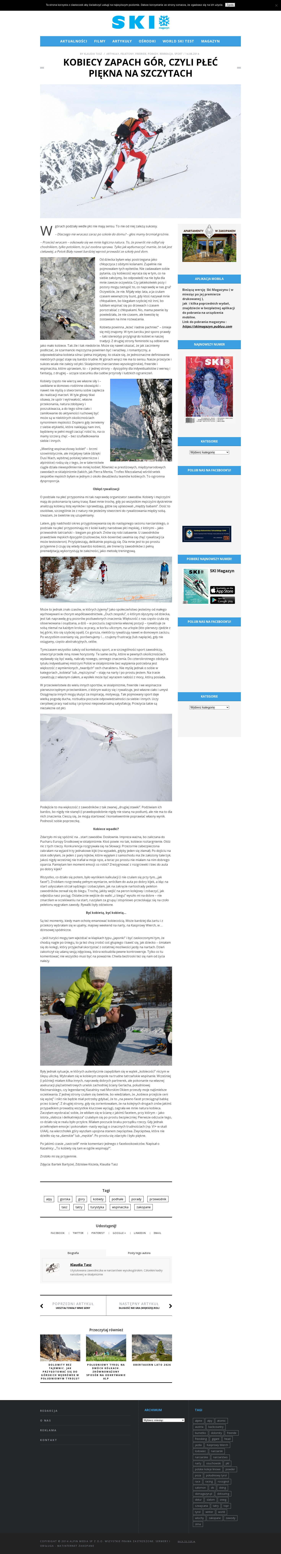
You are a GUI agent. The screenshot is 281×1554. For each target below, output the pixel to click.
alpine (198, 1420)
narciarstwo (220, 1457)
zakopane (143, 1207)
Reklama (48, 1430)
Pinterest (99, 1233)
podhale (117, 1199)
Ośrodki (147, 41)
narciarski (217, 1451)
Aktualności (73, 41)
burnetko (200, 1433)
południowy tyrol (216, 1475)
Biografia (73, 1253)
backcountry (215, 1427)
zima (198, 1524)
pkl (227, 1463)
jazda (198, 1445)
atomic (221, 1420)
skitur (198, 1499)
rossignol (223, 1481)
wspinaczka (120, 1207)
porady (136, 1199)
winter (209, 1512)
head (227, 1439)
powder (230, 1469)
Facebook (58, 1233)
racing (209, 1481)
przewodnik (157, 1199)
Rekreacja (166, 53)
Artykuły (122, 41)
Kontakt (48, 1440)
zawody (230, 1518)
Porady (153, 53)
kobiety (98, 1199)
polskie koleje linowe (208, 1469)
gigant (215, 1439)
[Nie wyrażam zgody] (276, 5)
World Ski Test (178, 41)
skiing (222, 1487)
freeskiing (201, 1439)
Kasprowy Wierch (217, 1445)
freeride (231, 1433)
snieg (223, 1499)
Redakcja (49, 1411)
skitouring (223, 1493)
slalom (211, 1499)
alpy (49, 1199)
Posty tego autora (139, 1253)
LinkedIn (140, 1233)
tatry (79, 1207)
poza (198, 1475)
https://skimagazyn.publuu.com (207, 326)
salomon (200, 1487)
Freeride (140, 53)
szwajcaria (201, 1506)
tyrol (198, 1512)
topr (226, 1506)
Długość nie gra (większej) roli (139, 1305)
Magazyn (210, 41)
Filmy (100, 41)
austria (199, 1427)
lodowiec (200, 1451)
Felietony (127, 53)
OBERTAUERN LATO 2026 (152, 1364)
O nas (45, 1420)
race (197, 1481)
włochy (199, 1518)
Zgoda (230, 4)
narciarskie (201, 1457)
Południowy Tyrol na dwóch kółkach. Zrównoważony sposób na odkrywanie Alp (106, 1371)
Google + (120, 1233)
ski (212, 1487)
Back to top (185, 1541)
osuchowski (213, 1463)
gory (81, 1199)
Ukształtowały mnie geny (73, 1305)
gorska (65, 1199)
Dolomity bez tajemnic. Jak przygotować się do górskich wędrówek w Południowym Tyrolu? (60, 1371)
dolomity (216, 1433)
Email (157, 1233)
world (221, 1512)
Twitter (78, 1233)
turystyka (97, 1207)
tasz (64, 1207)
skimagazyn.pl (203, 1493)
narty (198, 1463)
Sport (179, 53)
